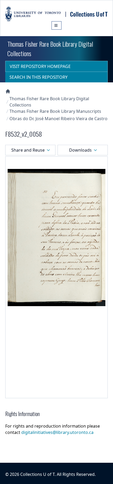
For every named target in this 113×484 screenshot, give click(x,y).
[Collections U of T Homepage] (8, 91)
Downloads (80, 150)
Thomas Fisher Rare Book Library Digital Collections (49, 102)
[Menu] (56, 25)
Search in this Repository (38, 77)
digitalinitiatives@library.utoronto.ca (57, 432)
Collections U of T (37, 474)
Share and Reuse (28, 150)
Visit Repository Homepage (40, 66)
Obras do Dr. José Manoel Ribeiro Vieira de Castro (58, 118)
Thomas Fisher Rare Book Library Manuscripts (55, 111)
